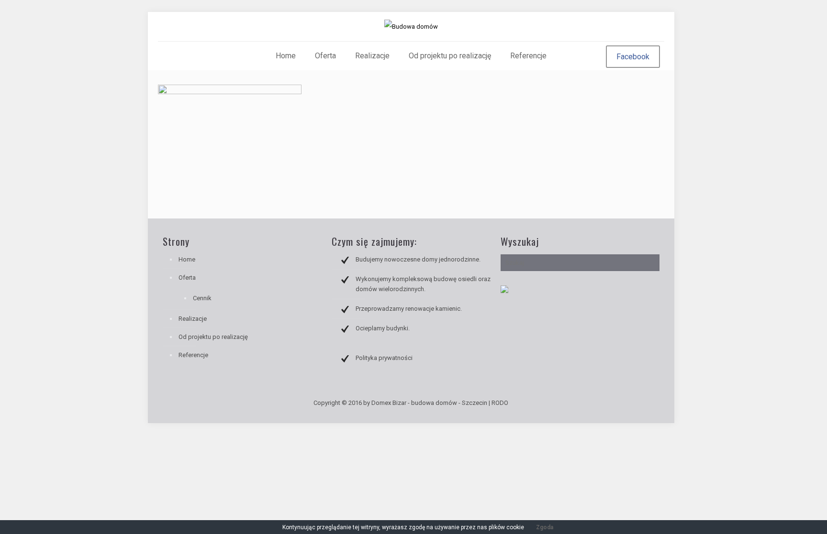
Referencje (193, 355)
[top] (775, 512)
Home (187, 259)
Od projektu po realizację (213, 336)
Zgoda (544, 527)
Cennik (202, 298)
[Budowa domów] (411, 26)
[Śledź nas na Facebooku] (504, 290)
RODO (500, 402)
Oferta (187, 277)
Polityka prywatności (384, 357)
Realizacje (193, 318)
